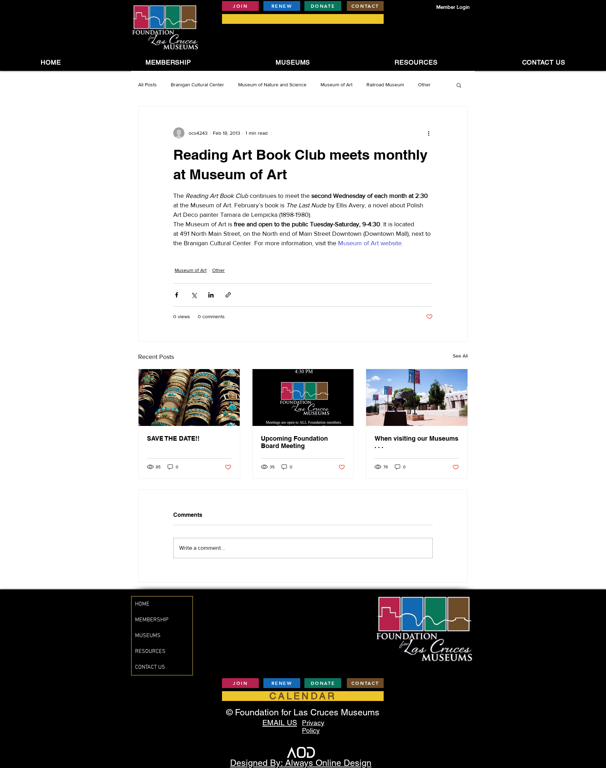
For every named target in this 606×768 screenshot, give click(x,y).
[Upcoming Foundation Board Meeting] (303, 397)
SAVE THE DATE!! (173, 438)
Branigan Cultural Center (197, 84)
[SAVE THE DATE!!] (189, 397)
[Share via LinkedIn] (211, 295)
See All (460, 356)
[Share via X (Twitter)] (193, 295)
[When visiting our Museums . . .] (416, 397)
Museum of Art (336, 84)
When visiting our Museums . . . (416, 442)
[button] (293, 62)
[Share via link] (228, 295)
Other (424, 84)
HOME (142, 604)
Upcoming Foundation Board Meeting (294, 442)
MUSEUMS (148, 635)
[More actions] (428, 133)
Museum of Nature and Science (272, 84)
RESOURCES (150, 651)
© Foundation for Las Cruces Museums (302, 712)
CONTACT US (150, 667)
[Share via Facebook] (176, 295)
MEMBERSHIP (151, 619)
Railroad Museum (385, 84)
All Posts (147, 84)
